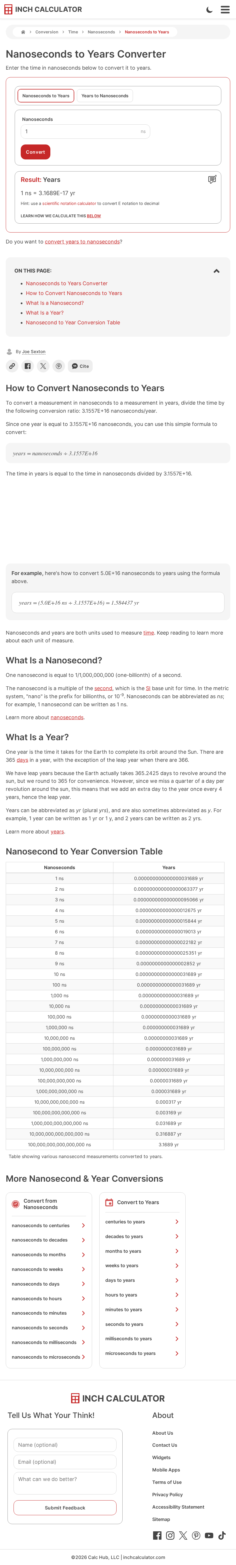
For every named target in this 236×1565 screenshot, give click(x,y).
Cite (84, 366)
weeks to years (121, 1265)
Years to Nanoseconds (104, 95)
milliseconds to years (128, 1338)
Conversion (46, 31)
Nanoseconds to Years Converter (67, 283)
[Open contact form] (212, 179)
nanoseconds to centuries (41, 1225)
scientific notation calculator (69, 203)
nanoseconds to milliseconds (44, 1342)
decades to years (124, 1236)
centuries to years (125, 1222)
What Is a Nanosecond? (55, 303)
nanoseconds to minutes (39, 1313)
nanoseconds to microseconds (46, 1357)
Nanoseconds (101, 31)
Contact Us (164, 1445)
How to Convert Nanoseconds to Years (74, 293)
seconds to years (124, 1324)
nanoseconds (67, 717)
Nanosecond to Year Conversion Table (73, 322)
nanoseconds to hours (37, 1298)
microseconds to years (130, 1353)
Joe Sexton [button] (33, 351)
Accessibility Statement (178, 1507)
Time (73, 31)
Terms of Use (167, 1482)
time (148, 633)
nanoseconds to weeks (37, 1269)
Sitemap (161, 1519)
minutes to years (123, 1309)
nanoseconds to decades (40, 1240)
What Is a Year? (45, 313)
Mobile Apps (166, 1470)
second (103, 688)
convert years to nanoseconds (82, 242)
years (57, 832)
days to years (120, 1280)
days (22, 760)
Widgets (161, 1457)
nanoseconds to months (39, 1254)
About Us (162, 1433)
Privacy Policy (167, 1494)
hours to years (121, 1295)
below (94, 216)
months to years (123, 1251)
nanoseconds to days (36, 1284)
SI (148, 688)
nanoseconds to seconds (40, 1327)
